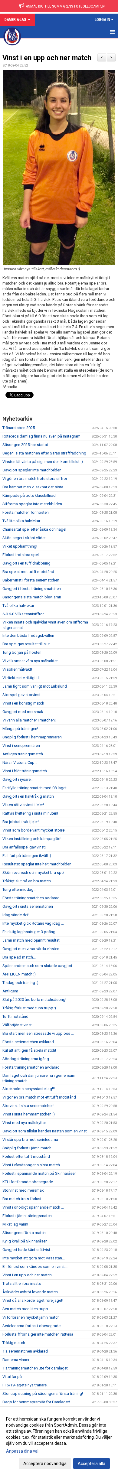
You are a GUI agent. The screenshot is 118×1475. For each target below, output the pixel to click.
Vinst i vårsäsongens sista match (31, 1165)
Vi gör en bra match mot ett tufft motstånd (39, 1097)
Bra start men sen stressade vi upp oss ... (38, 1033)
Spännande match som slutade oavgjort (37, 965)
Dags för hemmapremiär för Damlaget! (36, 1402)
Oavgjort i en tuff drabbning (26, 563)
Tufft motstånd (15, 1016)
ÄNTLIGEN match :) (19, 974)
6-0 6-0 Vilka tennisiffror (23, 614)
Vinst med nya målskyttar (24, 1122)
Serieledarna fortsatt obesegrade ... (33, 1326)
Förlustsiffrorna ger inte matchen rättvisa (37, 1334)
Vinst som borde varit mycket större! (33, 830)
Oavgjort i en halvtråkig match (28, 796)
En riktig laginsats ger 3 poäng (28, 932)
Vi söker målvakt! (17, 669)
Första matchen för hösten (25, 512)
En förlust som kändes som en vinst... (34, 1266)
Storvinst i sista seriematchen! (28, 1105)
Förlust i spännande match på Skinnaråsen (39, 1173)
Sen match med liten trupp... (26, 1309)
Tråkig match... (15, 1342)
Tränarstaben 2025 (18, 427)
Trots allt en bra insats (21, 1283)
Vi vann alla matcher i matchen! (29, 720)
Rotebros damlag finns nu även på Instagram (41, 436)
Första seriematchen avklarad (28, 1042)
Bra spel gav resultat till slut (26, 644)
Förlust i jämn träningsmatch (27, 1215)
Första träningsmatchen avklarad (31, 898)
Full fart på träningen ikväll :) (26, 855)
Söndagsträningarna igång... (27, 1059)
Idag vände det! (15, 915)
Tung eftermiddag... (19, 889)
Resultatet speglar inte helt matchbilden (36, 864)
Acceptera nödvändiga (45, 1463)
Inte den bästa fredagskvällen (28, 635)
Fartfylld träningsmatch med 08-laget (34, 788)
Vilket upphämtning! (19, 546)
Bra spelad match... (19, 957)
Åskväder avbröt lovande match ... (31, 1292)
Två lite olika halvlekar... (22, 521)
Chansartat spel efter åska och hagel (34, 529)
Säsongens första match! (24, 1232)
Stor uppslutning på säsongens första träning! (42, 1393)
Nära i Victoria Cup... (19, 762)
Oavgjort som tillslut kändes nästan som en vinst (44, 1131)
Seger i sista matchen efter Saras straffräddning (44, 453)
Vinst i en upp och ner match (46, 58)
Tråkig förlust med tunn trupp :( (29, 1008)
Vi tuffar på (12, 1376)
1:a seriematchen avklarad (25, 1351)
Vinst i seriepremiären (21, 745)
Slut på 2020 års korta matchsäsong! (34, 999)
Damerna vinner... (17, 1359)
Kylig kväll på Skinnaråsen (25, 1241)
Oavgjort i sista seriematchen (27, 906)
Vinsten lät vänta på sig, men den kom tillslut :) (42, 461)
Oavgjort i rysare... (17, 779)
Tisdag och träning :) (20, 982)
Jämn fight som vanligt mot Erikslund (34, 686)
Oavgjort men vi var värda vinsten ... (32, 948)
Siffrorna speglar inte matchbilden (32, 504)
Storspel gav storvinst (21, 694)
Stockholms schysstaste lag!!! (28, 1088)
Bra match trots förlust (21, 1199)
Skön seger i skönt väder (24, 538)
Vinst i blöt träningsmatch (24, 771)
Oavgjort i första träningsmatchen (31, 588)
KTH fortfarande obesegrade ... (29, 1182)
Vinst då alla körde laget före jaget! (32, 1300)
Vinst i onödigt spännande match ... (33, 1207)
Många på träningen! (20, 728)
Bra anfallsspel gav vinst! (24, 847)
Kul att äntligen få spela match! (29, 1050)
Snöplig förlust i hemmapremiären (32, 737)
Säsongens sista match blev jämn (31, 597)
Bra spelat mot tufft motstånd (28, 571)
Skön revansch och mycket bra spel (33, 872)
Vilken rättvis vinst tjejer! (23, 805)
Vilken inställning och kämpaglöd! (31, 838)
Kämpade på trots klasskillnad (29, 495)
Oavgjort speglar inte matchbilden (31, 470)
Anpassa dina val (22, 1451)
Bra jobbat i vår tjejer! (20, 821)
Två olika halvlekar (18, 605)
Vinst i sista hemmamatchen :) (28, 1114)
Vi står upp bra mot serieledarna (30, 1139)
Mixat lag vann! (15, 1224)
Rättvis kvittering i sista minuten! (30, 813)
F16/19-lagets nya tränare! (25, 1385)
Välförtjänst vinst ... (18, 1025)
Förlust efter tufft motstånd (26, 1156)
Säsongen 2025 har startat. (25, 444)
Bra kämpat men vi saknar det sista (32, 487)
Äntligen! (10, 991)
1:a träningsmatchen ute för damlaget (35, 1368)
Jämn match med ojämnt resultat (31, 940)
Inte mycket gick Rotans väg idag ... (33, 923)
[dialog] (59, 1441)
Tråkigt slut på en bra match (26, 881)
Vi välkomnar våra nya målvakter (30, 661)
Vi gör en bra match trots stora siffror (34, 478)
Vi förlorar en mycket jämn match (31, 1317)
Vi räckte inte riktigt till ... (23, 678)
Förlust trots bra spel (20, 554)
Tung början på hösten (21, 652)
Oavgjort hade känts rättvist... (27, 1249)
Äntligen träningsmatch (22, 754)
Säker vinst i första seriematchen (30, 580)
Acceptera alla (91, 1463)
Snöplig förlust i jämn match (26, 1148)
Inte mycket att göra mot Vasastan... (33, 1258)
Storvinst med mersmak (23, 1190)
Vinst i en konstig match (23, 703)
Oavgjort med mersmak (22, 711)
